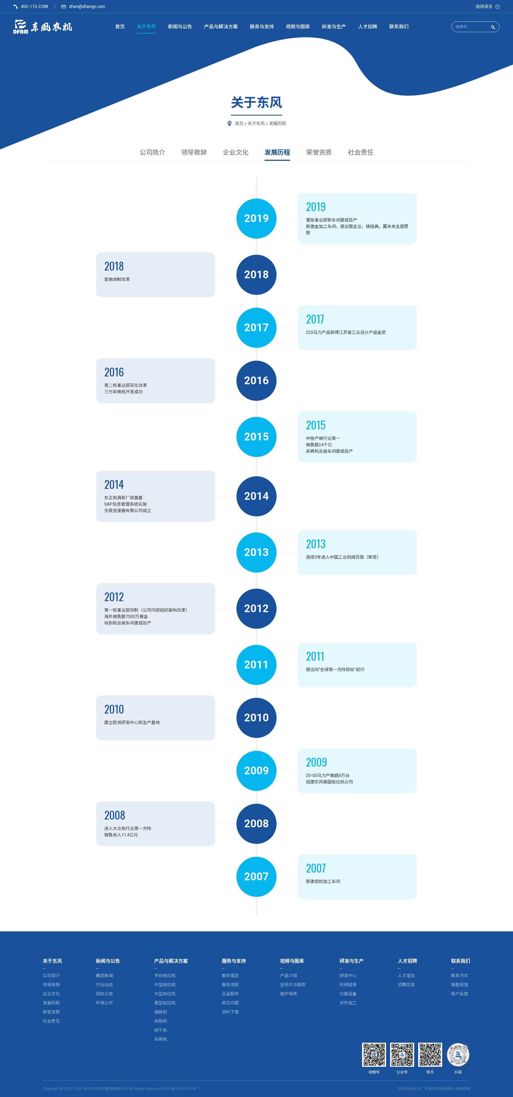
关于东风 (256, 123)
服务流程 (230, 984)
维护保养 (288, 993)
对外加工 (348, 1002)
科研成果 (348, 984)
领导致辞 (194, 152)
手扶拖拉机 (165, 975)
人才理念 (406, 975)
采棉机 (160, 1039)
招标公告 (104, 993)
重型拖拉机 (165, 1002)
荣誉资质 (319, 152)
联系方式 (459, 975)
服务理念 (230, 975)
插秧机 (160, 1012)
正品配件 (230, 993)
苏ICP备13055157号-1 (181, 1089)
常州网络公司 (409, 1089)
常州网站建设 (443, 1089)
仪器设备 (348, 993)
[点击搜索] (493, 27)
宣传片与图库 (293, 984)
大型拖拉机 (165, 993)
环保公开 (104, 1002)
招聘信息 (406, 984)
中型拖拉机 (165, 984)
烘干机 (160, 1030)
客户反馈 (459, 993)
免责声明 (462, 1089)
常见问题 (230, 1002)
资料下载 (230, 1012)
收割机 (160, 1021)
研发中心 (348, 975)
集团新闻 (104, 975)
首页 (239, 123)
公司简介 (152, 152)
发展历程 (277, 152)
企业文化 (235, 152)
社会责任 (361, 152)
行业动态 (104, 984)
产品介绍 (288, 975)
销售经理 (459, 984)
